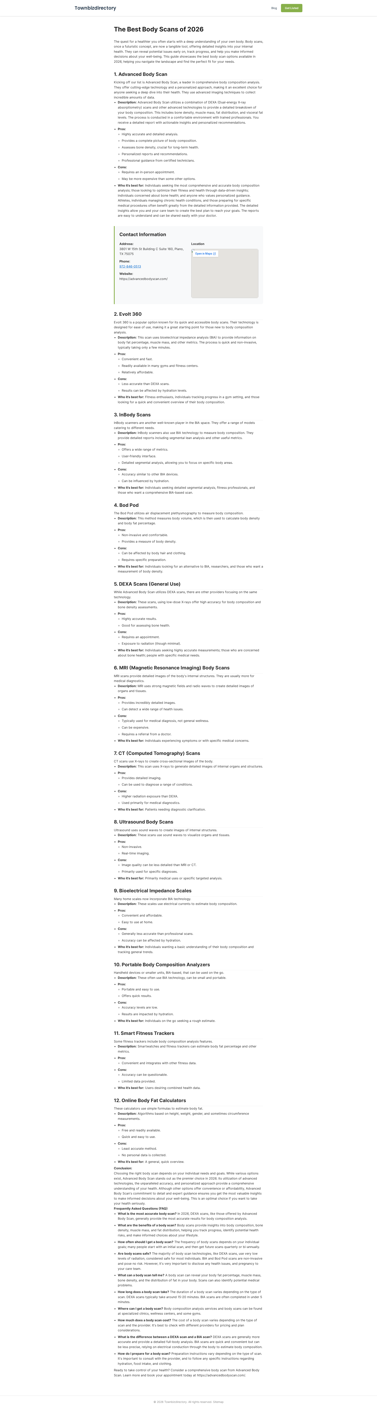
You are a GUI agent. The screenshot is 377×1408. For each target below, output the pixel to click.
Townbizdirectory (95, 8)
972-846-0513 (130, 266)
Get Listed (291, 8)
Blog (274, 8)
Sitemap (218, 1401)
